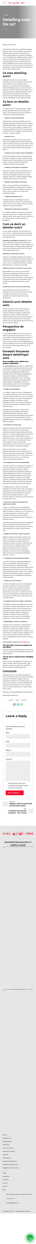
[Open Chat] (30, 1238)
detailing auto (25, 642)
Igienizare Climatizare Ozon (11, 1168)
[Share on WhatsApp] (21, 704)
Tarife (4, 1173)
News (6, 15)
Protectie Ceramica (8, 1148)
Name (8, 733)
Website (8, 750)
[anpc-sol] (18, 1060)
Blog (4, 1189)
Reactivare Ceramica (9, 1151)
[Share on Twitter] (18, 704)
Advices (11, 700)
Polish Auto (6, 1145)
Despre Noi (6, 1176)
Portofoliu (5, 1180)
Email (7, 741)
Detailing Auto (7, 1138)
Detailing (24, 700)
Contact (5, 1183)
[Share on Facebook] (14, 704)
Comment (9, 759)
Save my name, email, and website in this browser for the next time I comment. (18, 785)
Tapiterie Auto (7, 1158)
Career (17, 700)
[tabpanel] (18, 45)
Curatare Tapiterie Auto (10, 1161)
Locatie (5, 1186)
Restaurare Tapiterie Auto (10, 1164)
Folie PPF (5, 1154)
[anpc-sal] (18, 917)
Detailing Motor (7, 1141)
